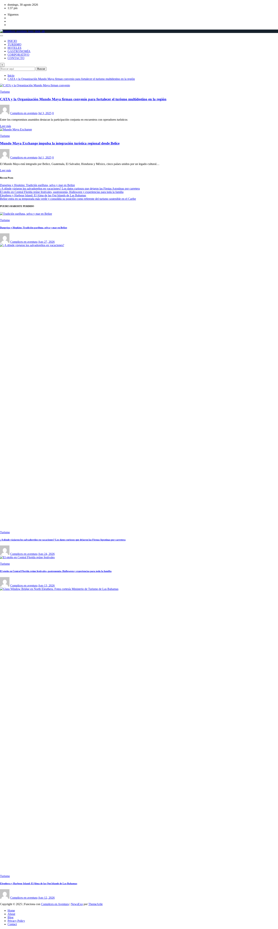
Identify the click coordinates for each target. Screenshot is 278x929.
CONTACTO (16, 58)
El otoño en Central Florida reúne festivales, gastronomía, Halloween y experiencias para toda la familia (61, 192)
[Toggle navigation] (1, 35)
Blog (10, 917)
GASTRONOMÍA (19, 51)
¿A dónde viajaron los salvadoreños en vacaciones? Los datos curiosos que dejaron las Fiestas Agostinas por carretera (70, 188)
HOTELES (14, 47)
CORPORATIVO (18, 54)
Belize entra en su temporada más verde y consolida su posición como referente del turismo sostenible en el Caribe (68, 198)
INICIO (12, 41)
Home (11, 910)
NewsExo (77, 904)
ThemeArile (95, 904)
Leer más (5, 126)
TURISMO (14, 44)
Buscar (41, 68)
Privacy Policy (16, 920)
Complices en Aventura (55, 904)
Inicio (11, 75)
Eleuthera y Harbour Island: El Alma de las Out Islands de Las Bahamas (43, 195)
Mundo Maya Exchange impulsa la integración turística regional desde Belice (60, 143)
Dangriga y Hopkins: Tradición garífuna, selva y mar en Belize (37, 185)
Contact (12, 924)
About (11, 914)
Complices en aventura (23, 113)
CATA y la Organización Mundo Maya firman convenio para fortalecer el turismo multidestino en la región (71, 78)
